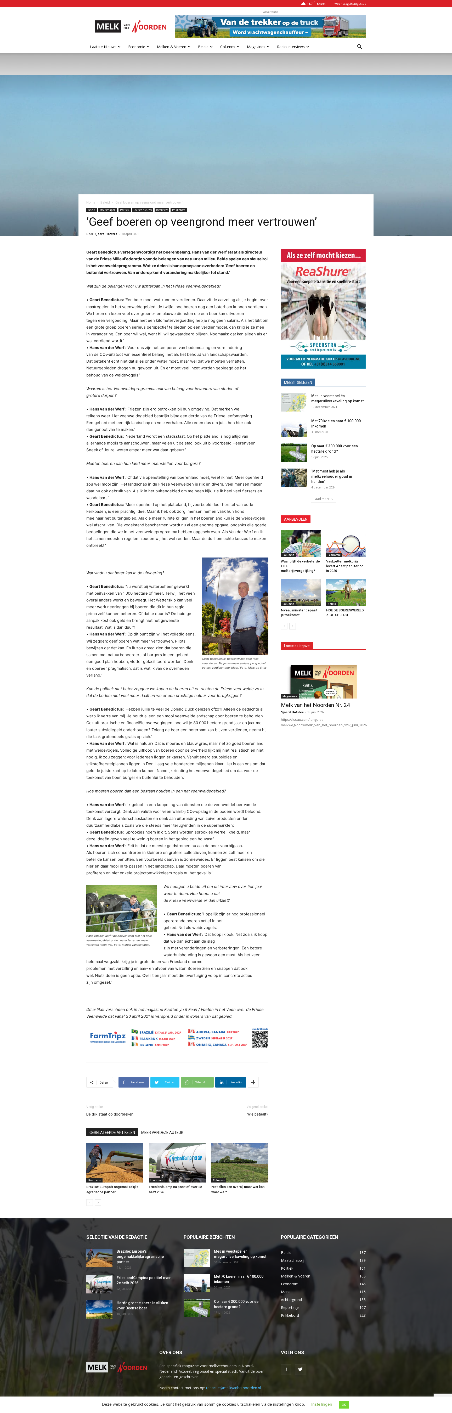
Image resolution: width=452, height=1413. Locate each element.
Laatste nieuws (143, 210)
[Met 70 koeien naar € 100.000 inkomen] (294, 427)
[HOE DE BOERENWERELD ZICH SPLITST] (346, 592)
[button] (359, 47)
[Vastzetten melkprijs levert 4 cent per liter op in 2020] (346, 543)
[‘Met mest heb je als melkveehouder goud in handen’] (294, 478)
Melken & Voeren (171, 46)
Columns (227, 46)
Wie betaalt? (257, 1114)
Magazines (256, 46)
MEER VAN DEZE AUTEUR (162, 1132)
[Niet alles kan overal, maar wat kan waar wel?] (239, 1163)
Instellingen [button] (321, 1404)
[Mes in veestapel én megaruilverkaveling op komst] (294, 402)
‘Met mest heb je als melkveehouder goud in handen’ (331, 476)
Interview (162, 210)
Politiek (124, 210)
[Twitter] (300, 1369)
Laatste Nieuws (103, 46)
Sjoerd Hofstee (106, 234)
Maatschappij (108, 210)
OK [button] (344, 1404)
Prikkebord (178, 210)
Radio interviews (291, 46)
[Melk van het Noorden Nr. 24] (323, 678)
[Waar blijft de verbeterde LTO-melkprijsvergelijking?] (301, 543)
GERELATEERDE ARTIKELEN (112, 1132)
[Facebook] (286, 1369)
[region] (323, 309)
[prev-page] (89, 1202)
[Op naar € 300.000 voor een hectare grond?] (294, 452)
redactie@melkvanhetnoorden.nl (233, 1387)
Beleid (203, 46)
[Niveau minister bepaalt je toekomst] (301, 592)
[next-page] (98, 1202)
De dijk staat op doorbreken (109, 1114)
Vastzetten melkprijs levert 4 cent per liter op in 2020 (345, 566)
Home (90, 202)
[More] (253, 1082)
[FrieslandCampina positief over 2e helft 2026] (177, 1163)
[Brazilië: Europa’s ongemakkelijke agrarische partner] (114, 1163)
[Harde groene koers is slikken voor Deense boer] (99, 1309)
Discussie (94, 1180)
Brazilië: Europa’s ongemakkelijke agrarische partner (140, 1256)
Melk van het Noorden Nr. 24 (315, 705)
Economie (136, 46)
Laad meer (322, 499)
